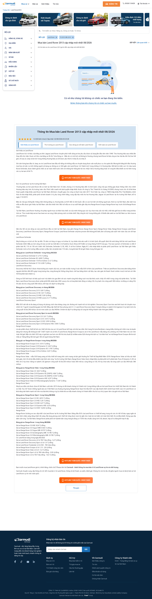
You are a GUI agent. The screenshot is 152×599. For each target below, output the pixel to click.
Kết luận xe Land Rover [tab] (107, 145)
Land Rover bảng (24, 438)
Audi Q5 (69, 334)
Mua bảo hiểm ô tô (75, 561)
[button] (19, 38)
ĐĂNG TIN (113, 4)
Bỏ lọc (42, 37)
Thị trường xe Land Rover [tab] (54, 145)
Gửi (86, 549)
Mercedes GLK (80, 334)
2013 (19, 10)
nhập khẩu (96, 246)
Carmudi (70, 467)
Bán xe (35, 4)
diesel (105, 419)
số (81, 309)
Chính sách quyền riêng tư (101, 568)
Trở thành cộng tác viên (54, 568)
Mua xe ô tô (50, 561)
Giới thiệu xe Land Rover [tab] (30, 145)
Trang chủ (6, 10)
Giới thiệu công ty (98, 561)
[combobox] (94, 31)
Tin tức (56, 4)
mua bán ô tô (52, 471)
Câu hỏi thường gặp (76, 568)
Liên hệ (71, 571)
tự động (74, 309)
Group (88, 595)
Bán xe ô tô (50, 564)
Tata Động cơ (58, 156)
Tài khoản (144, 4)
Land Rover (14, 10)
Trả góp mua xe (74, 564)
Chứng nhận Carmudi (99, 579)
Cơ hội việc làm (97, 575)
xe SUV (66, 202)
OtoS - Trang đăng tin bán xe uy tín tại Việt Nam (126, 562)
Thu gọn (76, 488)
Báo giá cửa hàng (52, 571)
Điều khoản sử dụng (99, 571)
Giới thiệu (45, 4)
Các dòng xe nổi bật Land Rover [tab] (81, 145)
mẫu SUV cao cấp (92, 389)
